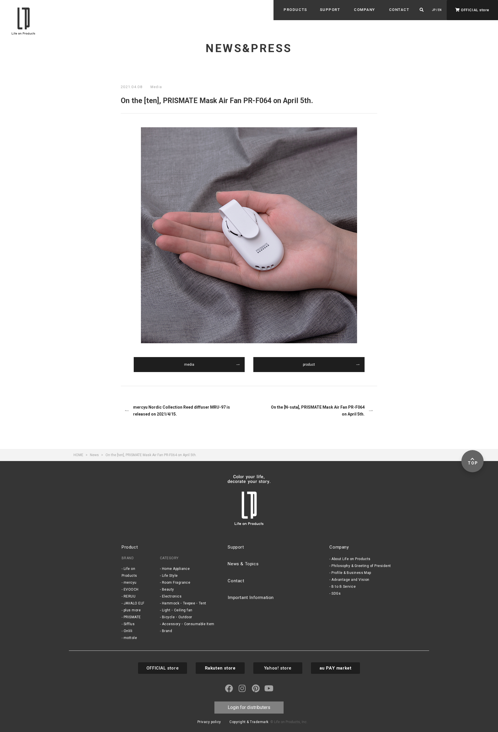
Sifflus (129, 624)
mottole (130, 638)
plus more (132, 610)
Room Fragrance (176, 583)
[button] (295, 10)
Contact (236, 580)
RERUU (129, 596)
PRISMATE (132, 617)
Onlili (128, 631)
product (309, 365)
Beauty (168, 589)
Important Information (251, 597)
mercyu (130, 583)
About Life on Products (351, 559)
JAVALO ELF (134, 603)
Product (130, 547)
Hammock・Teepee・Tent (184, 603)
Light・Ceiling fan (177, 610)
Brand (167, 631)
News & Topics (243, 563)
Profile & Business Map (351, 573)
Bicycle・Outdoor (177, 617)
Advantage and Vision (350, 580)
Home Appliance (176, 569)
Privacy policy (209, 722)
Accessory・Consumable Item (188, 624)
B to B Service (343, 587)
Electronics (172, 596)
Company (339, 547)
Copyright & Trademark (248, 722)
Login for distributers (249, 707)
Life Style (170, 576)
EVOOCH (131, 589)
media (189, 365)
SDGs (336, 593)
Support (236, 547)
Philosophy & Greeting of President (361, 566)
